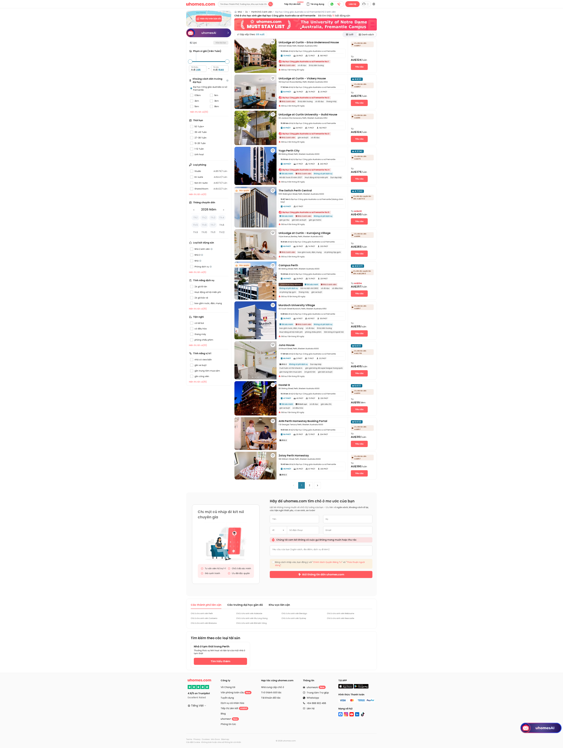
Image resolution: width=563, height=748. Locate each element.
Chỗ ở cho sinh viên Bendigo (294, 613)
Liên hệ (352, 4)
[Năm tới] (223, 210)
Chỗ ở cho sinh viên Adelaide (249, 613)
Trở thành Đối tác (271, 692)
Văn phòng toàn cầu (235, 692)
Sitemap (225, 739)
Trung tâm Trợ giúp (318, 692)
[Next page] (317, 485)
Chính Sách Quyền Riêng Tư (327, 562)
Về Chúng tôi (228, 687)
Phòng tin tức (228, 724)
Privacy (197, 739)
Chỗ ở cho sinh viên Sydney (294, 618)
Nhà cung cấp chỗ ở (272, 687)
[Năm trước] (194, 210)
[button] (315, 4)
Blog (223, 713)
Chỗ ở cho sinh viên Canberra (204, 618)
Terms (189, 739)
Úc (245, 11)
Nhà (239, 11)
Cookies (206, 739)
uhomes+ (229, 719)
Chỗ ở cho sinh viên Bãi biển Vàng (251, 623)
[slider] (190, 61)
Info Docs (215, 739)
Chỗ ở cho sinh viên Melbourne (340, 613)
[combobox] (278, 530)
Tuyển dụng (227, 697)
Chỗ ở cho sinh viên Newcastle (340, 618)
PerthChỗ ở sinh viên (260, 11)
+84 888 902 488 (316, 703)
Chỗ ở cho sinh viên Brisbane (204, 623)
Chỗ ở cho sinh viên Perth (202, 613)
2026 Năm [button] (208, 209)
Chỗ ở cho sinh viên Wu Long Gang (252, 618)
